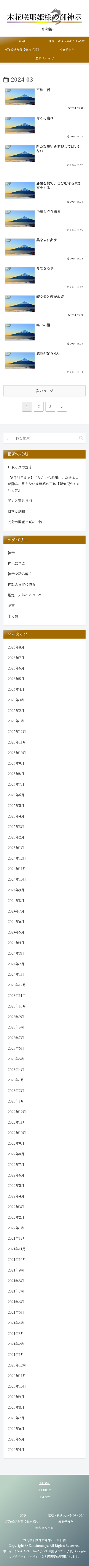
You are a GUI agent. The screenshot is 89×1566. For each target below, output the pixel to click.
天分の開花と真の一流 (25, 521)
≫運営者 (44, 1496)
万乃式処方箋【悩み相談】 (23, 1521)
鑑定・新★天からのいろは (66, 1515)
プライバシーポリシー (26, 1556)
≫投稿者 (44, 1483)
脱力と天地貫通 (20, 500)
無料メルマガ (44, 1528)
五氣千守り (65, 1521)
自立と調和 (16, 511)
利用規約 (51, 1556)
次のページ (44, 390)
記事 (23, 1515)
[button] (81, 437)
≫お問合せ (44, 1490)
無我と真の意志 (20, 467)
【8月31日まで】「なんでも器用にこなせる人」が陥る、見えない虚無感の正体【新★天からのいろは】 (44, 484)
